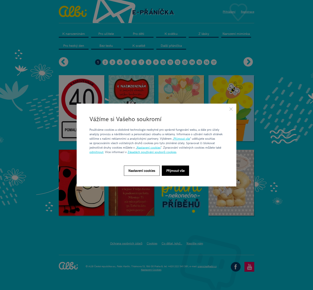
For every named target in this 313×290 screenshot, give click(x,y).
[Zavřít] (231, 109)
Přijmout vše (182, 138)
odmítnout (96, 152)
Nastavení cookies (149, 147)
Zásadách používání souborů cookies (152, 152)
